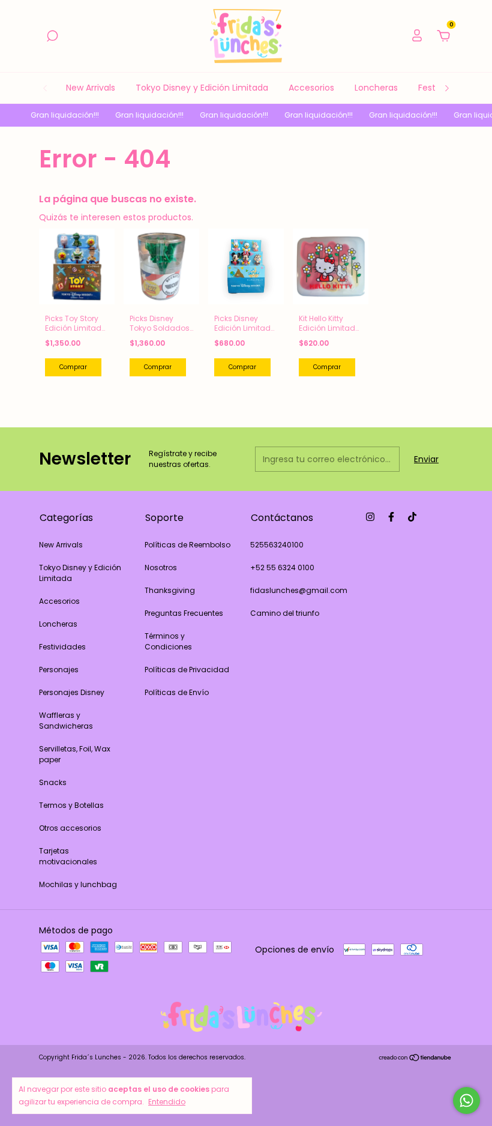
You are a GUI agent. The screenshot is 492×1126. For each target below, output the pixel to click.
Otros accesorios (70, 828)
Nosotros (161, 567)
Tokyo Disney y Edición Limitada (202, 88)
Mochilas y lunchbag (78, 884)
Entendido (166, 1101)
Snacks (53, 782)
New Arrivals (90, 88)
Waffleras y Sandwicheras (66, 720)
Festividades (62, 647)
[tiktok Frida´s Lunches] (412, 516)
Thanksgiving (170, 590)
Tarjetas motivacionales (68, 856)
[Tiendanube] (415, 1059)
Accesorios (311, 88)
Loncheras (376, 88)
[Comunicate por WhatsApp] (466, 1100)
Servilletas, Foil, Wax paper (74, 754)
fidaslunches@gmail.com (298, 590)
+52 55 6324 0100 (282, 567)
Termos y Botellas (71, 805)
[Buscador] (52, 37)
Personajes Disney (71, 692)
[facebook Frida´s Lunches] (391, 516)
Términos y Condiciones (168, 641)
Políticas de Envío (177, 692)
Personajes (59, 669)
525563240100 (277, 545)
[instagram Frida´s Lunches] (370, 516)
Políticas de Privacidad (187, 669)
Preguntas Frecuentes (184, 613)
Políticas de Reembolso (187, 545)
